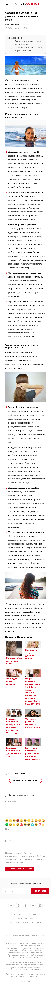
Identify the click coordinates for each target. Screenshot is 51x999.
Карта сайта (25, 981)
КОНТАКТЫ (33, 914)
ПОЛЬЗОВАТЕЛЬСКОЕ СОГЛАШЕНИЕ (25, 922)
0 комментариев (17, 774)
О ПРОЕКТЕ (18, 914)
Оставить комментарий (25, 780)
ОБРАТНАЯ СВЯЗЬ (25, 918)
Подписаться (42, 891)
